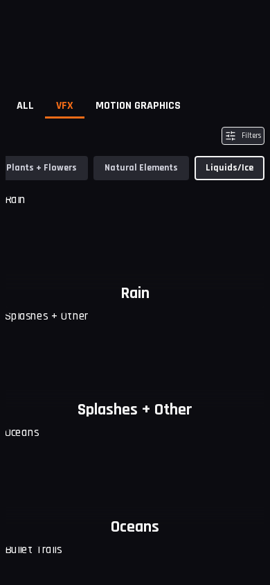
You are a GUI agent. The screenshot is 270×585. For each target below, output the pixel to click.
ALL (25, 105)
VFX (64, 105)
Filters (251, 136)
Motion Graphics (138, 105)
